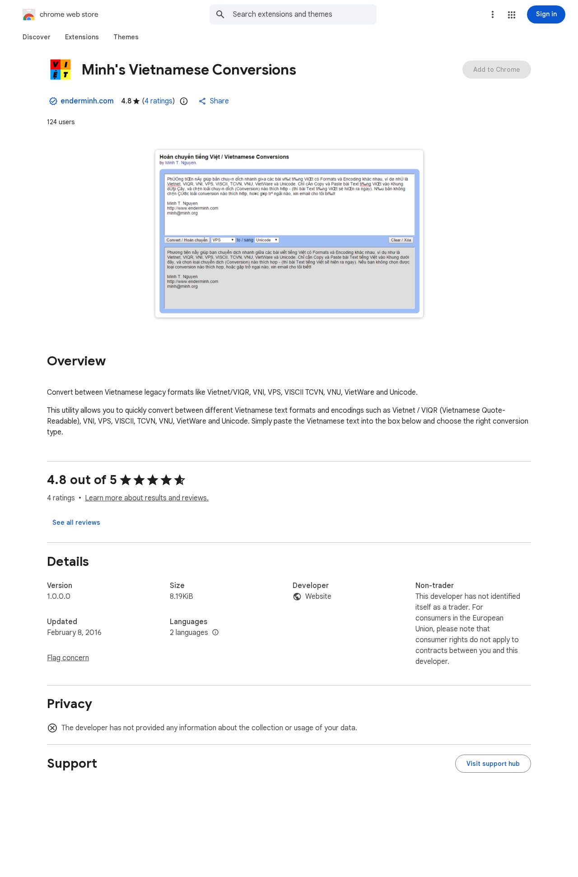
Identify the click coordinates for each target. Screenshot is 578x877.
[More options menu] (493, 14)
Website (318, 596)
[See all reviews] (76, 522)
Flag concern (68, 657)
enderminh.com (87, 101)
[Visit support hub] (493, 763)
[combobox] (305, 14)
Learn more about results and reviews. (147, 498)
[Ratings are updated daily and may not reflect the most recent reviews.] (184, 101)
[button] (512, 15)
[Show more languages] (215, 632)
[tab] (36, 37)
